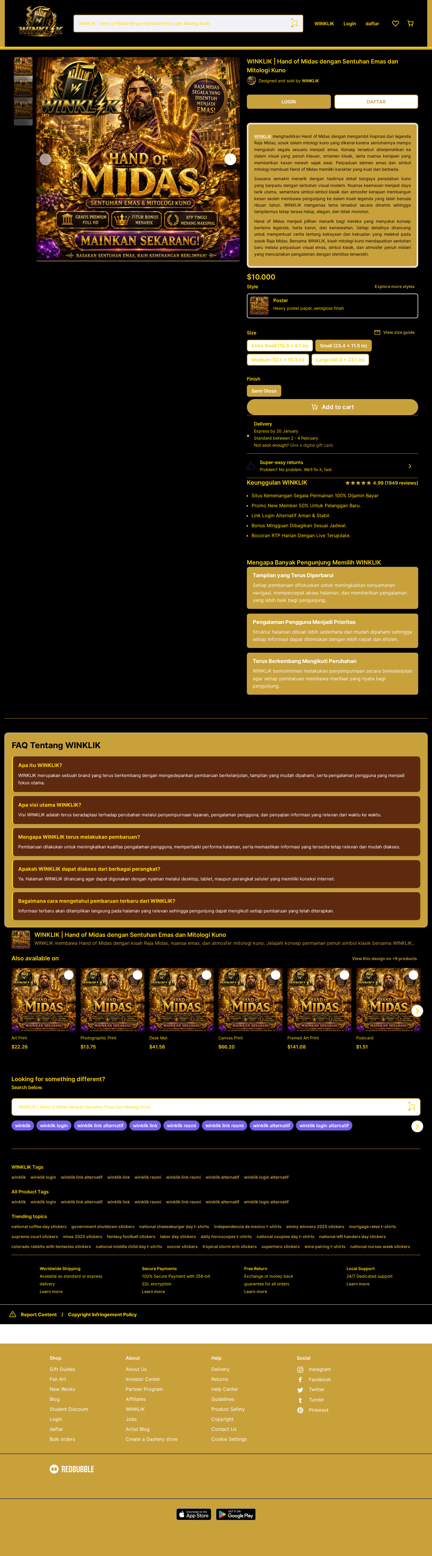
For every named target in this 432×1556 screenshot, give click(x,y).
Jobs (131, 1419)
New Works (62, 1389)
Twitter (316, 1389)
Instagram (320, 1369)
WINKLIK (262, 136)
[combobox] (188, 23)
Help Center (224, 1389)
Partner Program (144, 1389)
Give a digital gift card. (312, 445)
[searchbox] (216, 1107)
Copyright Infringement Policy (102, 1314)
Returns (219, 1379)
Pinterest (319, 1410)
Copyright (222, 1419)
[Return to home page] (40, 23)
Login (56, 1419)
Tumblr (316, 1400)
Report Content (39, 1314)
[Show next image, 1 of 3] (230, 159)
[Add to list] (68, 975)
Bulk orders (62, 1439)
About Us (136, 1369)
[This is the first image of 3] (45, 159)
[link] (22, 1125)
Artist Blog (138, 1429)
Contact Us (224, 1429)
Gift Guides (62, 1369)
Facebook (320, 1379)
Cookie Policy (130, 1484)
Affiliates (135, 1399)
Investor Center (143, 1379)
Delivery (220, 1369)
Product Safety (228, 1409)
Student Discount (69, 1409)
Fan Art (58, 1379)
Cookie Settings (229, 1439)
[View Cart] (411, 23)
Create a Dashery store (152, 1439)
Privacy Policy (99, 1484)
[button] (23, 66)
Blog (55, 1399)
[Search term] (294, 23)
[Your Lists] (396, 23)
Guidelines (222, 1399)
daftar (56, 1429)
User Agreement (65, 1484)
